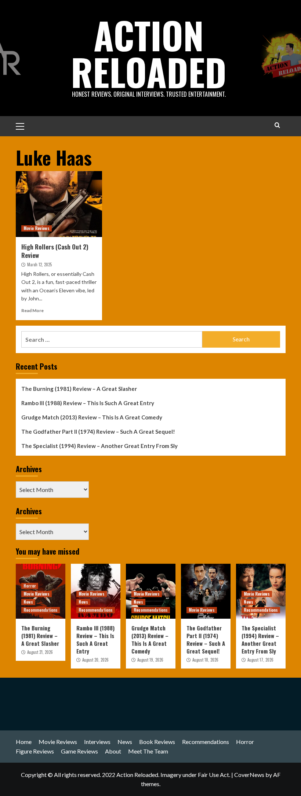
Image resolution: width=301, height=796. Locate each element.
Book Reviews (157, 741)
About (113, 751)
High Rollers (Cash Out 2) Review (54, 251)
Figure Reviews (35, 751)
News (28, 602)
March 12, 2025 (39, 264)
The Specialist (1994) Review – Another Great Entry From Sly (99, 446)
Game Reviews (79, 751)
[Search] (277, 125)
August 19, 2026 (150, 660)
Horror (29, 586)
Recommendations (40, 610)
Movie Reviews (36, 228)
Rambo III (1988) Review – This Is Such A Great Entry (87, 403)
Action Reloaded (148, 53)
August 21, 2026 (40, 652)
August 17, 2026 (260, 660)
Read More (32, 310)
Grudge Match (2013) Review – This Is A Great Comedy (91, 417)
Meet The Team (148, 751)
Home (24, 741)
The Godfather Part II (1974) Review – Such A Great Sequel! (98, 431)
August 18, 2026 (205, 660)
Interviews (97, 741)
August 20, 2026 (95, 660)
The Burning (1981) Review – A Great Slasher (79, 388)
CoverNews (249, 774)
